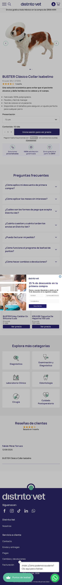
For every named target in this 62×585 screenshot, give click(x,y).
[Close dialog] (60, 276)
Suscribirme (38, 306)
